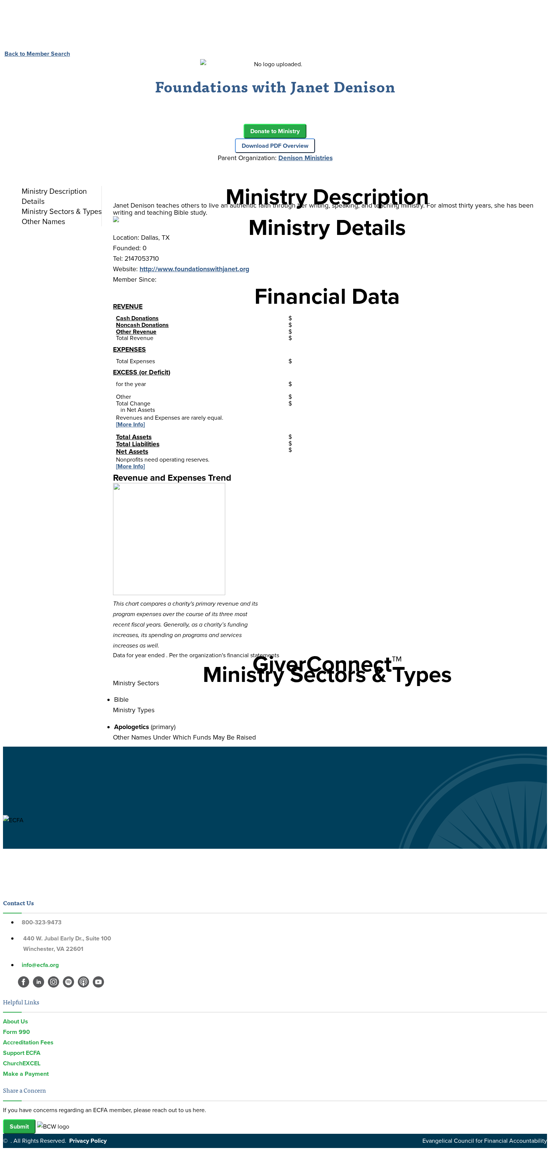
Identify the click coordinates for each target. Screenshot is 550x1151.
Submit (19, 1126)
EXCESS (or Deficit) (141, 372)
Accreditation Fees (28, 1042)
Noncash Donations (142, 325)
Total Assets (134, 437)
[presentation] (60, 191)
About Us (15, 1021)
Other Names (43, 221)
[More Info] (130, 424)
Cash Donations (137, 318)
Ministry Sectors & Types (62, 211)
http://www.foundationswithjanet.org (194, 269)
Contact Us (18, 902)
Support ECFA (21, 1053)
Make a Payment (26, 1073)
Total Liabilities (137, 444)
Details (33, 201)
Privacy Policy (88, 1140)
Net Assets (132, 451)
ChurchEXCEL (21, 1063)
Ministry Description (54, 191)
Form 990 (16, 1032)
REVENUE (128, 306)
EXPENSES (129, 349)
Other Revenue (136, 331)
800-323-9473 (41, 922)
